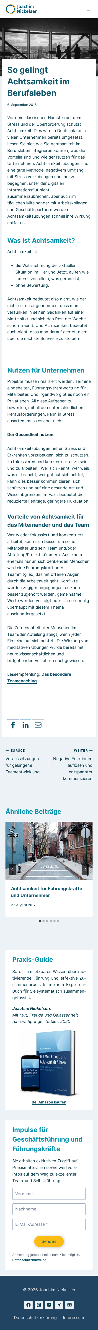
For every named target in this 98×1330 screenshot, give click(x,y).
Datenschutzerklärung (35, 1317)
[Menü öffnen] (88, 9)
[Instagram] (39, 1305)
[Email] (38, 725)
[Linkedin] (49, 1305)
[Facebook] (13, 725)
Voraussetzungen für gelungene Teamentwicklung (22, 761)
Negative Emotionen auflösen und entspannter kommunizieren (73, 764)
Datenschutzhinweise (29, 1260)
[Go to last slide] (12, 869)
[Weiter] (85, 869)
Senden (49, 1241)
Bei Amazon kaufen (49, 1102)
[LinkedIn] (25, 725)
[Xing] (59, 1305)
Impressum (73, 1317)
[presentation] (49, 851)
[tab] (40, 921)
